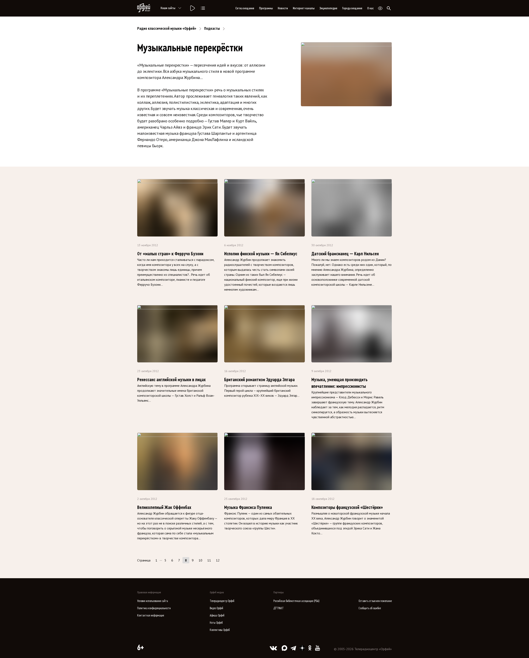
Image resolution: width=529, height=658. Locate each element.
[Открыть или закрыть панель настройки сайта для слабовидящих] (380, 8)
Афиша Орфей (217, 615)
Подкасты (212, 28)
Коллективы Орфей (220, 630)
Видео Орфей (216, 608)
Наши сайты (168, 8)
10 (200, 560)
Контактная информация (150, 615)
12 (218, 560)
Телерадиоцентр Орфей (222, 601)
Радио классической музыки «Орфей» (166, 28)
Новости (283, 8)
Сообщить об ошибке (370, 608)
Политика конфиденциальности (154, 608)
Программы (266, 8)
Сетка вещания (244, 8)
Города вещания (352, 8)
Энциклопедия (328, 8)
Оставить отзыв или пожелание (375, 601)
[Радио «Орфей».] (192, 8)
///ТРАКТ (278, 608)
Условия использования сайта (152, 601)
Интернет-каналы (304, 8)
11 (209, 560)
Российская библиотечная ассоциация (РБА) (296, 601)
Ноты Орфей (216, 622)
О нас (370, 8)
